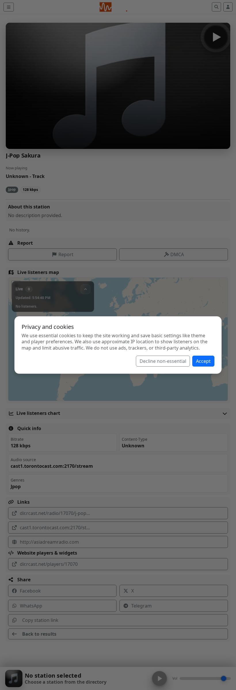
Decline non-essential (163, 361)
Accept (203, 361)
